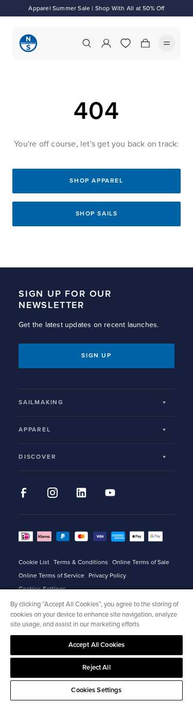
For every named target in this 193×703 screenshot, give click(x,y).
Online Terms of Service (51, 576)
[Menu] (167, 43)
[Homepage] (28, 43)
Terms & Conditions (81, 562)
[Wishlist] (125, 43)
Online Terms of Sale (140, 562)
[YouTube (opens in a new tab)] (110, 493)
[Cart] (145, 43)
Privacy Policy (107, 576)
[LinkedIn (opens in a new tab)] (81, 493)
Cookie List (34, 562)
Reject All (96, 667)
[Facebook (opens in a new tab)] (24, 493)
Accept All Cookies (96, 645)
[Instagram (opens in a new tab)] (52, 493)
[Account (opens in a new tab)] (106, 43)
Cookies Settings (96, 690)
